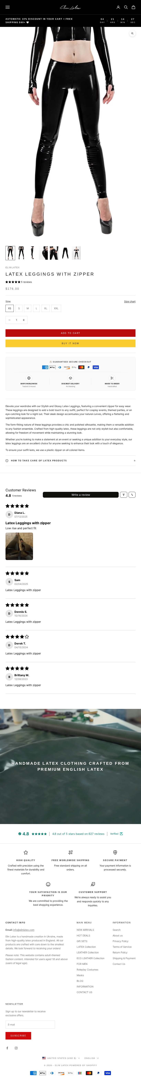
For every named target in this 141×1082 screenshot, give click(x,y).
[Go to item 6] (65, 253)
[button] (13, 281)
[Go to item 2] (21, 253)
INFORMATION (85, 986)
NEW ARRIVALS (85, 929)
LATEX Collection (86, 946)
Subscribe (18, 1035)
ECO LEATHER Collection (90, 958)
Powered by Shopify (83, 1065)
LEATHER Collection (88, 952)
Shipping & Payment (124, 958)
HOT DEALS (83, 935)
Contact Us (119, 963)
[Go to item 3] (32, 253)
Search (117, 929)
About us (118, 935)
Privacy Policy (120, 941)
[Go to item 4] (43, 253)
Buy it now (70, 343)
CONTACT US (84, 992)
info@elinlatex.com (23, 929)
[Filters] (123, 495)
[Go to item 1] (10, 253)
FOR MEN (82, 963)
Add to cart (70, 333)
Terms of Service (122, 946)
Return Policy (120, 952)
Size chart (129, 301)
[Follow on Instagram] (16, 1048)
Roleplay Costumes (87, 969)
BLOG (80, 980)
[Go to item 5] (54, 253)
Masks (80, 975)
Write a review (81, 494)
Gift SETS (82, 941)
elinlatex (13, 267)
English (90, 1058)
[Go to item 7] (76, 253)
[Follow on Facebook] (7, 1048)
